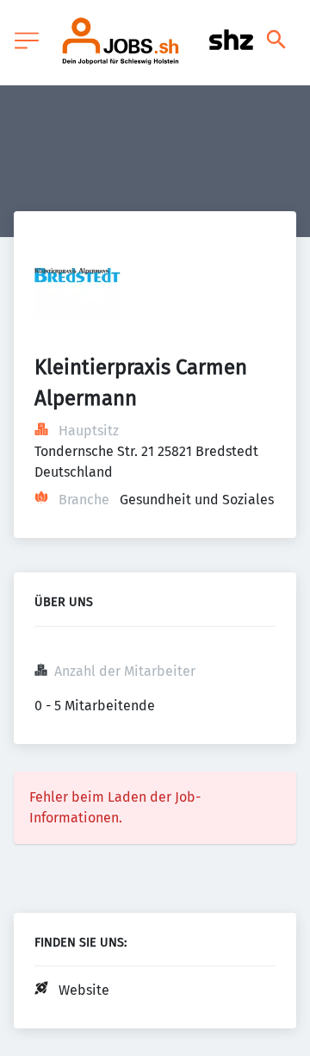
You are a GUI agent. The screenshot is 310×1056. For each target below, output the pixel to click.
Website (84, 990)
